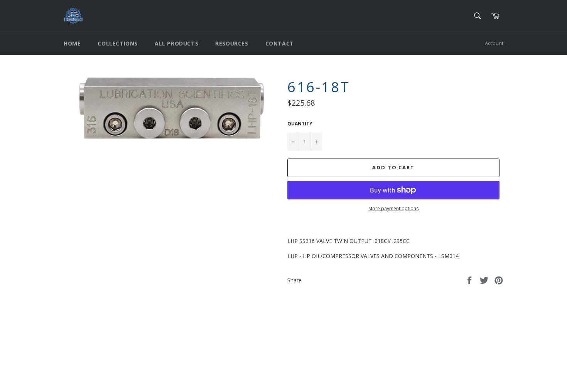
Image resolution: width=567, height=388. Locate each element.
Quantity (299, 124)
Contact (279, 43)
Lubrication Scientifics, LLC (108, 375)
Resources (231, 43)
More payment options (393, 209)
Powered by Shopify (159, 375)
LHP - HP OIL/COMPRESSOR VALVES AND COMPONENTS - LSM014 (373, 256)
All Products (176, 43)
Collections (118, 43)
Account (494, 43)
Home (72, 43)
